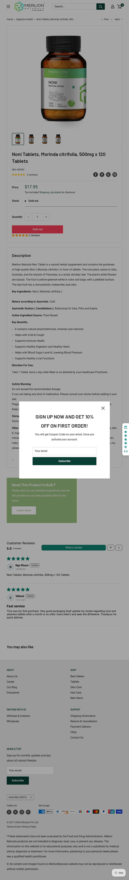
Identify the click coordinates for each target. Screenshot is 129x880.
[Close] (103, 407)
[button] (125, 439)
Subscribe (64, 461)
